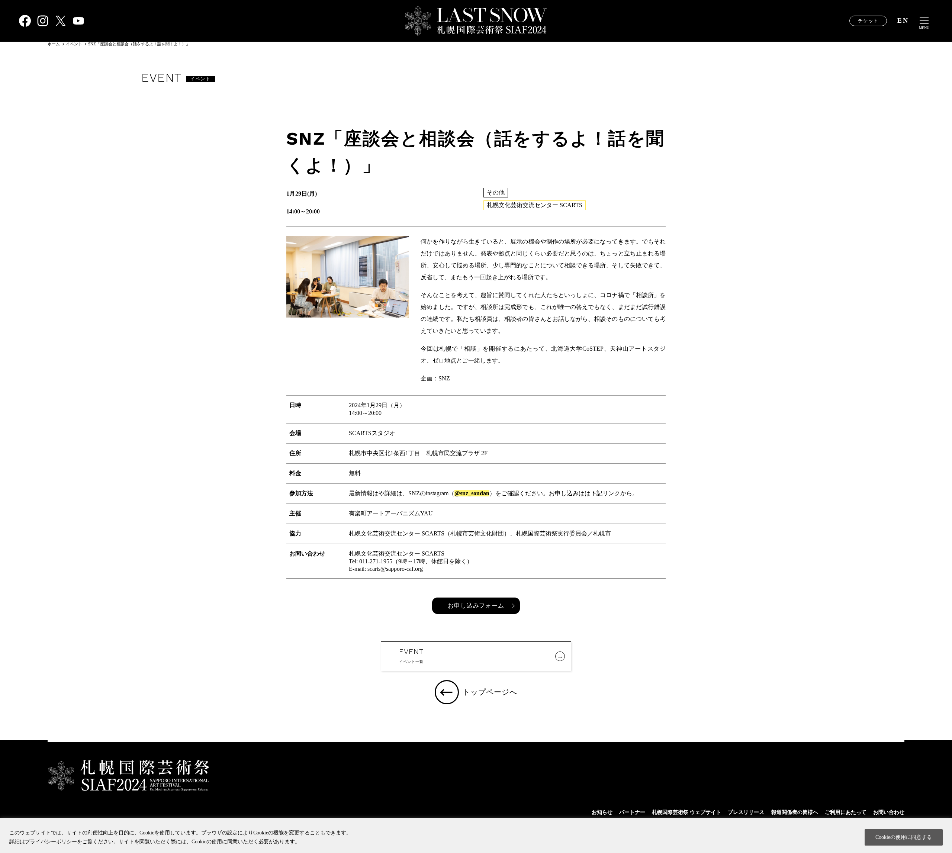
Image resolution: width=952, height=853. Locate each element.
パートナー (632, 812)
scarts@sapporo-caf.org (395, 569)
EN (903, 20)
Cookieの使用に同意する (903, 837)
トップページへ (490, 692)
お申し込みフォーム (476, 605)
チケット (868, 20)
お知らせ (602, 812)
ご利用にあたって (845, 812)
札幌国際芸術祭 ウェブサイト (686, 812)
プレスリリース (746, 812)
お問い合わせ (888, 812)
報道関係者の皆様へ (794, 812)
